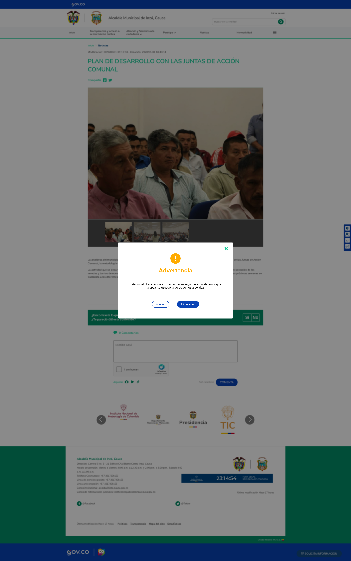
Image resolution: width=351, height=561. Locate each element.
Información (188, 304)
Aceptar (160, 304)
